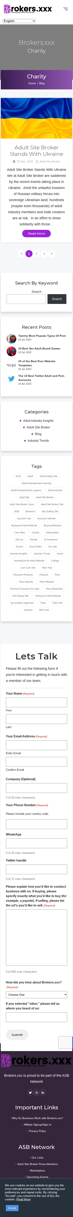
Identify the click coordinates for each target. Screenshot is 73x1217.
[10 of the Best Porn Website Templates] (11, 365)
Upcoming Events (37, 1176)
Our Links (37, 1157)
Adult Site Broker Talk (52, 504)
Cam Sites (19, 532)
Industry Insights (18, 553)
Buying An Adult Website (24, 525)
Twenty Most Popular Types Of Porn (42, 335)
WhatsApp (13, 834)
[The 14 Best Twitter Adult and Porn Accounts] (11, 380)
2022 (18, 476)
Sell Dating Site (20, 596)
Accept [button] (12, 1208)
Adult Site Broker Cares (22, 504)
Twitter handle (16, 860)
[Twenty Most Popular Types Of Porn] (11, 339)
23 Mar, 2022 (24, 161)
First (8, 710)
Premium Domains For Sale (24, 588)
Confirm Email (15, 769)
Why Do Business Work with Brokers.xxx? (37, 1118)
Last (8, 727)
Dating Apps (52, 532)
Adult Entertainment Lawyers (26, 490)
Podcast (44, 574)
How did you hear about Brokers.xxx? (34, 985)
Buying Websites (53, 525)
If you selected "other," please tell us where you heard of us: (33, 1006)
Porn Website (47, 581)
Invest (60, 553)
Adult (30, 476)
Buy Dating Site (50, 511)
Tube (43, 603)
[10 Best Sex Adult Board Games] (11, 351)
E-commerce (51, 539)
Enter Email (13, 753)
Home (32, 83)
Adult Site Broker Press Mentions (37, 1164)
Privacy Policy (37, 1131)
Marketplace (37, 1170)
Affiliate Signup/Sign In (37, 1124)
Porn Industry (26, 581)
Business (30, 511)
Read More (36, 233)
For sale (52, 546)
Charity (35, 532)
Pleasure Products (23, 574)
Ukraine (28, 610)
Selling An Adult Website (48, 596)
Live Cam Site (28, 567)
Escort (19, 546)
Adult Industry (55, 490)
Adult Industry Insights (38, 420)
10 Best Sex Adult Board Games (39, 348)
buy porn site (24, 518)
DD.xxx (19, 539)
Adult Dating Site (48, 476)
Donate (34, 539)
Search (36, 291)
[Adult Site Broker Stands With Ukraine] (36, 118)
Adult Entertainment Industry (36, 483)
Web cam (44, 610)
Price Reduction (54, 588)
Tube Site (57, 603)
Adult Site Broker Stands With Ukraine (36, 150)
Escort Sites (35, 546)
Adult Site (24, 497)
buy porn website (47, 518)
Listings (55, 560)
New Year (47, 567)
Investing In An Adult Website (29, 560)
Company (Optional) (20, 779)
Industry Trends (38, 440)
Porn (57, 574)
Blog (42, 83)
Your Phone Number (27, 805)
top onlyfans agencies (22, 603)
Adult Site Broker (49, 161)
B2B (17, 511)
